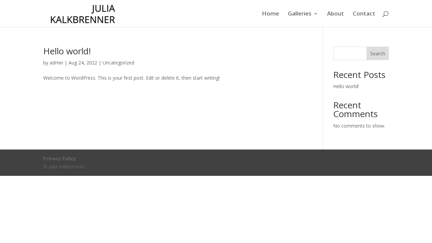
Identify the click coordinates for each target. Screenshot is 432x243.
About (335, 14)
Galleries (300, 14)
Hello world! (67, 51)
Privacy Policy (59, 158)
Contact (364, 14)
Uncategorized (118, 62)
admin (56, 62)
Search (377, 53)
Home (270, 14)
